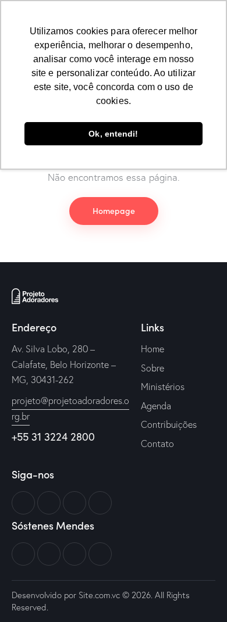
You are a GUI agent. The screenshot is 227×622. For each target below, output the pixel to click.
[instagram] (100, 502)
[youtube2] (74, 502)
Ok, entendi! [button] (113, 133)
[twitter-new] (49, 502)
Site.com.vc (99, 594)
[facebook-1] (23, 502)
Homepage (114, 210)
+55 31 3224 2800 (53, 437)
